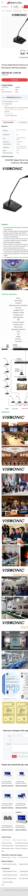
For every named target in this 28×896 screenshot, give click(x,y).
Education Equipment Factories (10, 875)
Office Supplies (8, 10)
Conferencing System (17, 10)
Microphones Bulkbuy (8, 882)
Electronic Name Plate (6, 843)
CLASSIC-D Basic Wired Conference (9, 845)
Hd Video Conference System (9, 878)
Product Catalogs (22, 840)
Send (14, 756)
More (2, 885)
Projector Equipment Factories (10, 871)
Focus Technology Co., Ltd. (18, 890)
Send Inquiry (14, 80)
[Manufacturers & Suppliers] (14, 2)
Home (2, 10)
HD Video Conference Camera (9, 864)
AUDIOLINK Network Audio (7, 848)
